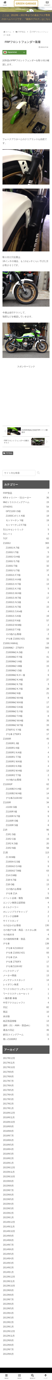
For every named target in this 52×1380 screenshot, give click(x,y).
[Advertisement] (26, 395)
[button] (38, 472)
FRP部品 (9, 453)
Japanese (12, 52)
